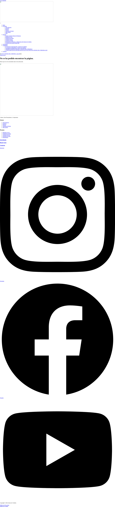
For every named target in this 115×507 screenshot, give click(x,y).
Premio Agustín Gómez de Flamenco (13, 35)
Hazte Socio (3, 142)
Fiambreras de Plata (9, 38)
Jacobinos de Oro (9, 39)
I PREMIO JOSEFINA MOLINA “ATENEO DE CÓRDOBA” (19, 49)
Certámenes (5, 45)
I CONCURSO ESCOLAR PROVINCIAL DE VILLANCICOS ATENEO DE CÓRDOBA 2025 (26, 50)
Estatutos (7, 28)
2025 (6, 33)
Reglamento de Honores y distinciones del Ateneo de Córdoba (18, 41)
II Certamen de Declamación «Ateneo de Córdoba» (16, 46)
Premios (4, 34)
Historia (7, 29)
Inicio (4, 25)
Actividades (5, 44)
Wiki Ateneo (8, 32)
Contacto (4, 51)
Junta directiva (8, 27)
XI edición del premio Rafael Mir (12, 43)
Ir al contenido (3, 0)
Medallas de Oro (8, 37)
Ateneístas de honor (9, 31)
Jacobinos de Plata (9, 40)
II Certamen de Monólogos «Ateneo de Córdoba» (15, 47)
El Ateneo (5, 26)
